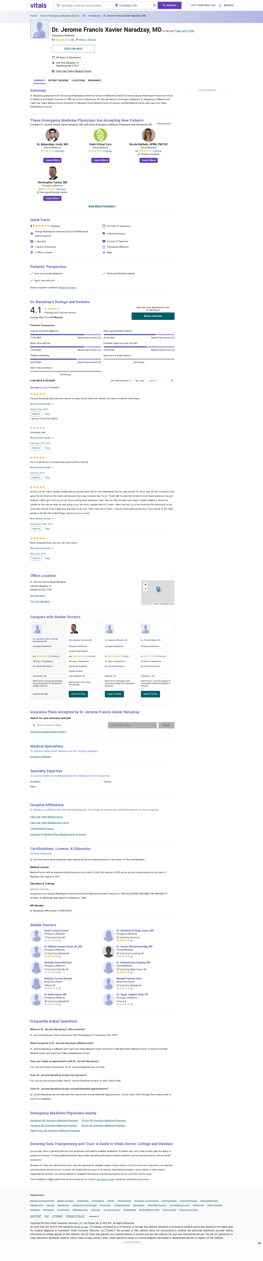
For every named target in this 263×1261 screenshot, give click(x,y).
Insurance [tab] (94, 80)
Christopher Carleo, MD (52, 182)
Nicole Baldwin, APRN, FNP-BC (148, 144)
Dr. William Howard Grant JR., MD (63, 946)
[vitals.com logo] (38, 5)
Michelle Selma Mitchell (58, 962)
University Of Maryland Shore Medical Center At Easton (58, 834)
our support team (106, 1179)
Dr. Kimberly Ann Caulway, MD (133, 962)
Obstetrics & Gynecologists (84, 1205)
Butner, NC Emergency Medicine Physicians (103, 1125)
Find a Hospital (169, 1210)
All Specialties (129, 1210)
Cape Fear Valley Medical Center (73, 71)
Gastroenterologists (209, 1201)
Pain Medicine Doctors (180, 1205)
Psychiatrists (48, 1210)
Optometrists (138, 1205)
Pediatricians (198, 1205)
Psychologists (63, 1210)
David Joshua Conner (56, 930)
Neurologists (63, 1205)
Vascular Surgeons (111, 1210)
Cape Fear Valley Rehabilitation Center (49, 822)
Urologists (95, 1210)
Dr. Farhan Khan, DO (150, 640)
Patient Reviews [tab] (58, 80)
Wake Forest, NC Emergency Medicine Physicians (55, 1130)
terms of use (81, 1226)
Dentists (110, 1201)
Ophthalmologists (122, 1205)
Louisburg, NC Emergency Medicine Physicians (53, 1125)
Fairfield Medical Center (42, 828)
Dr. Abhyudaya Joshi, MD (52, 144)
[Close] (259, 1244)
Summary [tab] (39, 80)
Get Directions (37, 595)
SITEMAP (57, 1216)
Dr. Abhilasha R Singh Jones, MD (135, 930)
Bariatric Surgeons (65, 1201)
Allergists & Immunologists (42, 1201)
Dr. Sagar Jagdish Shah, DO (132, 994)
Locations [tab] (78, 80)
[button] (158, 589)
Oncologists (105, 1205)
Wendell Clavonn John (129, 978)
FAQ (47, 1216)
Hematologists (36, 1205)
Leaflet (155, 603)
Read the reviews (67, 287)
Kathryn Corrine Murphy (58, 978)
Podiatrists (35, 1210)
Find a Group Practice (188, 1210)
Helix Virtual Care (100, 144)
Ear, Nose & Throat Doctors (146, 1201)
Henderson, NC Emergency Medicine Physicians (54, 1120)
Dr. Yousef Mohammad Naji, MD (135, 946)
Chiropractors (98, 1201)
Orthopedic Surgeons (157, 1205)
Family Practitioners (188, 1201)
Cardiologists (83, 1201)
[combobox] (83, 5)
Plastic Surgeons (214, 1205)
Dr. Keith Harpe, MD (55, 994)
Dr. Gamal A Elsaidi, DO (116, 640)
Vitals (171, 603)
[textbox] (83, 5)
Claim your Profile (184, 30)
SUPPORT (35, 1216)
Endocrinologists (169, 1201)
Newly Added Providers (149, 1210)
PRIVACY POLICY (75, 1216)
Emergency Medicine (40, 756)
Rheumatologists (80, 1210)
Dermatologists (124, 1201)
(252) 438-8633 (42, 601)
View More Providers (101, 206)
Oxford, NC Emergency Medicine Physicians (104, 1120)
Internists (51, 1205)
